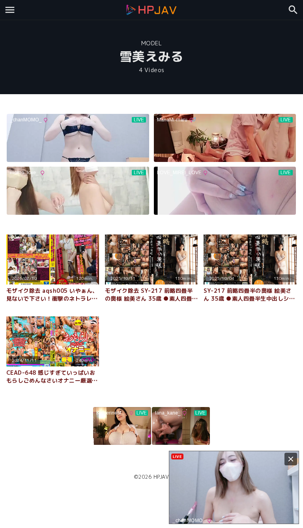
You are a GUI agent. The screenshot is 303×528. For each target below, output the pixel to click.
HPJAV (161, 476)
